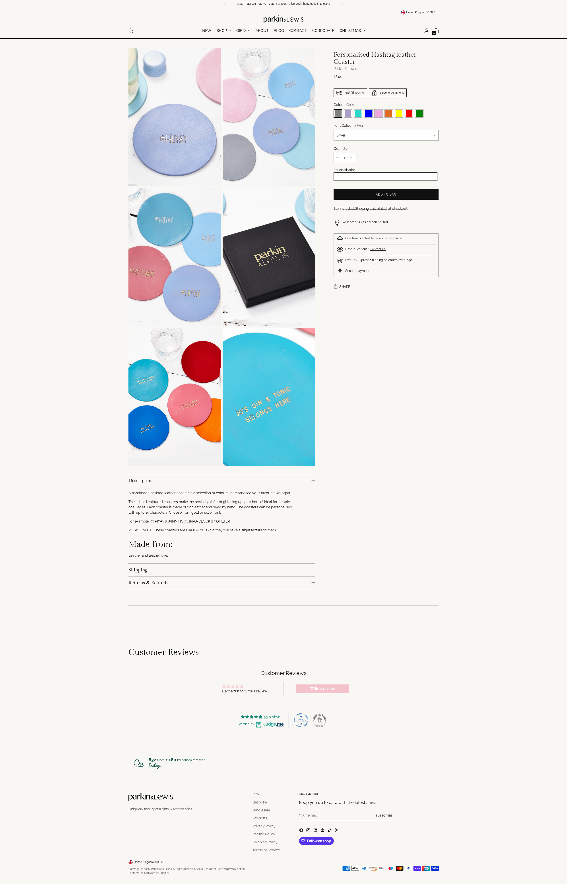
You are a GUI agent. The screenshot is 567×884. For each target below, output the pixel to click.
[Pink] (378, 113)
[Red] (409, 113)
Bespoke (259, 802)
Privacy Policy (264, 826)
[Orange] (388, 113)
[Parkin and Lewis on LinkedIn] (315, 831)
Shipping (362, 208)
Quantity (340, 148)
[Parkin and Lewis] (283, 19)
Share (344, 286)
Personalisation (344, 170)
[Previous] (225, 4)
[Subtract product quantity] (338, 157)
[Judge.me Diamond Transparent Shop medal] (301, 720)
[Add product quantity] (351, 157)
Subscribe (384, 815)
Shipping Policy (265, 842)
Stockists (259, 818)
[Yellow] (399, 113)
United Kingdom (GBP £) (420, 12)
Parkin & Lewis (345, 69)
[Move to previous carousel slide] (424, 624)
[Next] (342, 4)
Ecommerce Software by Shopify (148, 872)
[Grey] (338, 113)
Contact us (378, 249)
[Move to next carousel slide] (435, 624)
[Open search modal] (130, 30)
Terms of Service (266, 850)
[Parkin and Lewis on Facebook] (301, 831)
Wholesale (261, 810)
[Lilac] (348, 113)
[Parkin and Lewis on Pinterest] (323, 831)
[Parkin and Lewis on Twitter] (337, 831)
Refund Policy (263, 834)
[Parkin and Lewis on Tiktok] (330, 831)
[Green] (419, 113)
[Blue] (368, 113)
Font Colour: (348, 125)
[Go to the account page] (426, 30)
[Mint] (358, 113)
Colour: (344, 105)
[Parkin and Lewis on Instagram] (308, 831)
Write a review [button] (322, 689)
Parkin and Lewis (161, 869)
